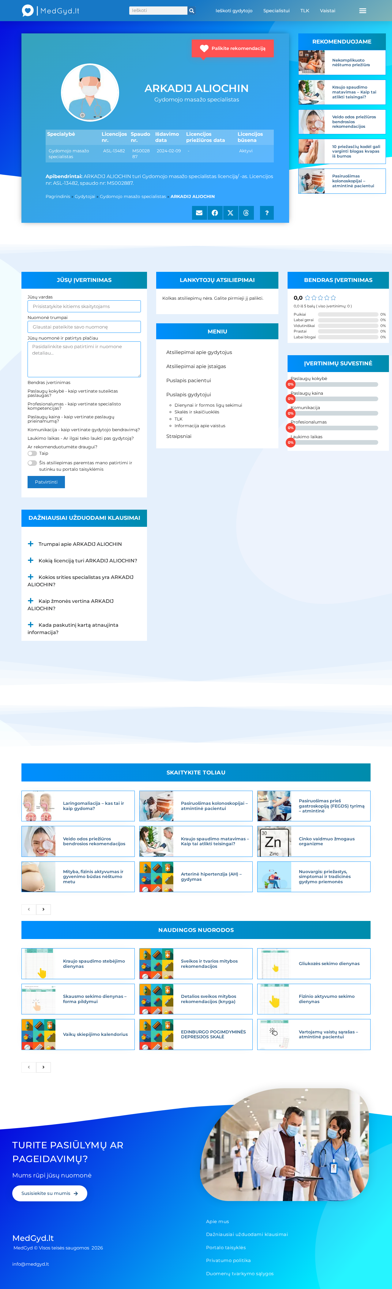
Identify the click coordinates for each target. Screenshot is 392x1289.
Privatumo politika (228, 1260)
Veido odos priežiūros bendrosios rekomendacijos (354, 121)
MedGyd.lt (33, 1238)
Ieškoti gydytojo (234, 10)
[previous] (28, 909)
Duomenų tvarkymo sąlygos (240, 1273)
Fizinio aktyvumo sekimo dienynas (327, 999)
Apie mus (217, 1221)
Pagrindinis (58, 196)
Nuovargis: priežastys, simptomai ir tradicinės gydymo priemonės (325, 877)
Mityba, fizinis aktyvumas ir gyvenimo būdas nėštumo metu (93, 877)
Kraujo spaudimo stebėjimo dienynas (94, 963)
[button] (362, 11)
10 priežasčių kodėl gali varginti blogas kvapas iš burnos (356, 151)
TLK (304, 10)
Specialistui (276, 10)
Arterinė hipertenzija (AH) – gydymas (211, 876)
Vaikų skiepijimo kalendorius (95, 1034)
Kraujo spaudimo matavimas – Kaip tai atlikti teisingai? (354, 92)
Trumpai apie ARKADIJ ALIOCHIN (80, 544)
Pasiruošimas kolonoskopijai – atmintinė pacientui (353, 180)
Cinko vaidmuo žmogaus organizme (327, 841)
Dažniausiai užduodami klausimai (247, 1234)
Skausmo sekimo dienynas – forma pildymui (94, 999)
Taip (43, 453)
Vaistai (327, 10)
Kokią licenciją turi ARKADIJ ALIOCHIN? (88, 561)
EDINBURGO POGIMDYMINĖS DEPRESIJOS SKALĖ (213, 1034)
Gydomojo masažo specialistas (133, 196)
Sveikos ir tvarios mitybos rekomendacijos (209, 963)
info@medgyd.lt (30, 1264)
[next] (43, 909)
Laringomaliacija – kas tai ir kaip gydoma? (93, 805)
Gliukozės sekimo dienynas (329, 963)
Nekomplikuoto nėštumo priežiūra (351, 62)
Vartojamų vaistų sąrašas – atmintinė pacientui (328, 1034)
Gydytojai (85, 196)
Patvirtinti (46, 482)
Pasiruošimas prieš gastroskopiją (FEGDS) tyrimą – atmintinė (332, 806)
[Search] (191, 10)
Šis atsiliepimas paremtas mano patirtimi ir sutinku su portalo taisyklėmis (85, 466)
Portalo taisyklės (226, 1247)
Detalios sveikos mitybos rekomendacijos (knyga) (208, 999)
